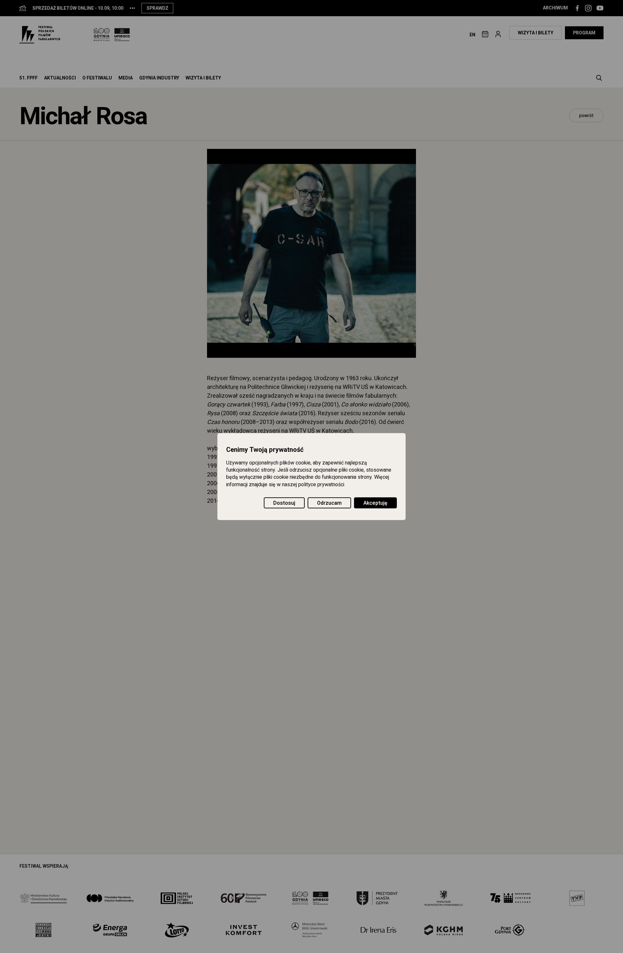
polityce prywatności (321, 485)
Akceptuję (375, 503)
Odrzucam (329, 503)
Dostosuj (284, 503)
